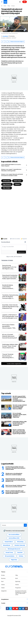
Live (25, 1)
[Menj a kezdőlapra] (5, 2)
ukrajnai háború (9, 541)
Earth (16, 578)
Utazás (3, 584)
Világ (9, 5)
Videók (3, 587)
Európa (3, 575)
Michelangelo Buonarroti (14, 548)
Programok (18, 587)
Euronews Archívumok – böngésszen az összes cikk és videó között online (21, 592)
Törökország (6, 180)
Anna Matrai (5, 36)
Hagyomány (14, 559)
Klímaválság (20, 541)
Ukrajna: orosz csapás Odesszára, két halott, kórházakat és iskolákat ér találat (12, 175)
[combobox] (14, 525)
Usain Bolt (19, 552)
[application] (14, 24)
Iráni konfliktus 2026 (14, 538)
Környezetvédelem (9, 556)
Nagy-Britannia (7, 184)
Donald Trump (9, 552)
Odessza (17, 184)
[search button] (25, 525)
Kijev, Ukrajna (6, 188)
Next (2, 581)
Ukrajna (13, 5)
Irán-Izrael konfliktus (14, 534)
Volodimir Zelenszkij (19, 545)
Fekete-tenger (17, 180)
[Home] (1, 5)
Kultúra (17, 584)
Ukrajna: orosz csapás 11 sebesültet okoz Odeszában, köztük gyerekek (11, 170)
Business (3, 578)
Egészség (17, 581)
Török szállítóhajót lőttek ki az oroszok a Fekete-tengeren (11, 165)
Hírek (5, 5)
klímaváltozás (6, 545)
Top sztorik (6, 393)
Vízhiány (21, 556)
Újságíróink (4, 590)
